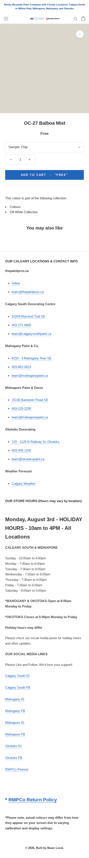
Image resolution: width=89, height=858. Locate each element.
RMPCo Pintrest (16, 769)
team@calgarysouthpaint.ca (31, 334)
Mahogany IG (14, 699)
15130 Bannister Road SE (30, 400)
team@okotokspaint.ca (28, 459)
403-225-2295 (21, 408)
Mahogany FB (15, 711)
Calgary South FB (17, 687)
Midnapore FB (15, 734)
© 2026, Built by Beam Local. (44, 848)
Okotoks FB (13, 758)
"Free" (44, 175)
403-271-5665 (21, 325)
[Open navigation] (6, 18)
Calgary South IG (17, 676)
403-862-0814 (21, 367)
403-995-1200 (21, 450)
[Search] (76, 19)
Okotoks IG (13, 746)
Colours (15, 207)
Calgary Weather (23, 483)
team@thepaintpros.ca (28, 292)
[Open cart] (83, 18)
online (16, 283)
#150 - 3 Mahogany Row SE (31, 358)
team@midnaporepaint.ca (30, 417)
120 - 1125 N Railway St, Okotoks (35, 442)
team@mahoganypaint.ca (30, 375)
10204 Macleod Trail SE (28, 316)
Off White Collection (24, 212)
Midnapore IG (14, 722)
